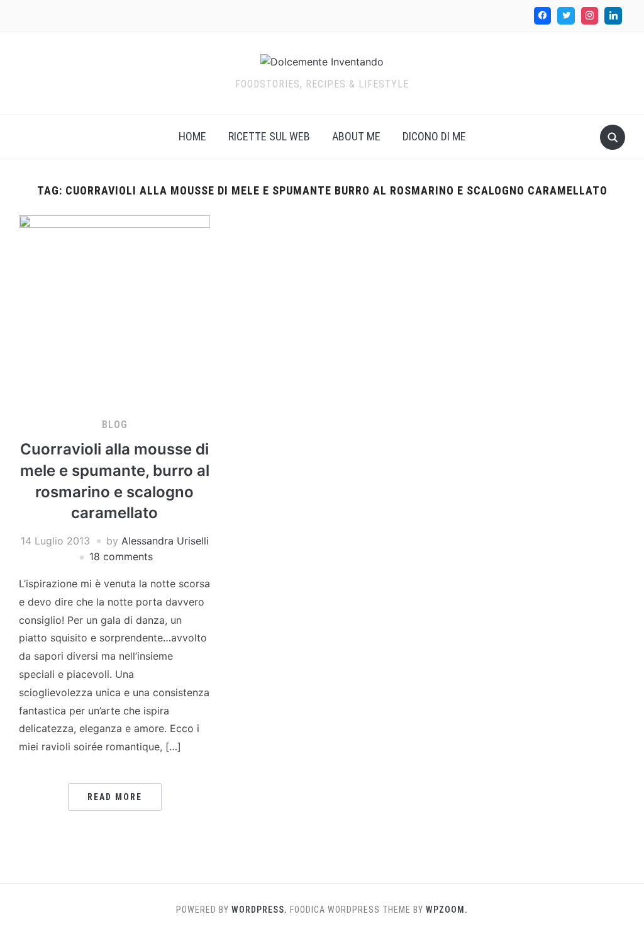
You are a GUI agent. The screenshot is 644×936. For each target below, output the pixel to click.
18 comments (121, 556)
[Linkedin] (613, 16)
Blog (115, 425)
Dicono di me (434, 136)
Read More (114, 797)
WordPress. (259, 910)
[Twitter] (566, 16)
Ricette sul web (269, 136)
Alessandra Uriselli (165, 540)
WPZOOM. (447, 910)
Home (192, 136)
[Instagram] (590, 16)
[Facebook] (543, 16)
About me (356, 136)
